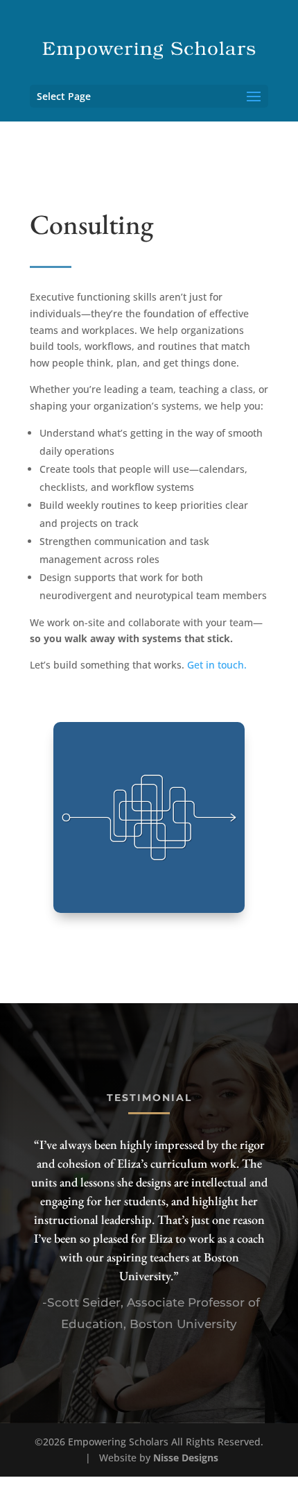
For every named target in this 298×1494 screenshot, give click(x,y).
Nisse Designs (185, 1457)
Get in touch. (217, 664)
